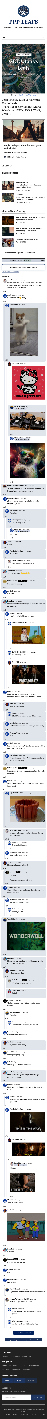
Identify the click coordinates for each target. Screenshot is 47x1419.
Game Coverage (23, 55)
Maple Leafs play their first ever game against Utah (29, 186)
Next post (20, 195)
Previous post (22, 182)
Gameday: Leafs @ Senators (27, 239)
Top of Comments (32, 1340)
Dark (19, 1380)
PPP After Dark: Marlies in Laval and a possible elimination (30, 218)
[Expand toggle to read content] (41, 252)
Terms (15, 1414)
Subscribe (38, 1397)
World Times (26, 1356)
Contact (42, 1414)
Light (7, 1380)
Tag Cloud (5, 1369)
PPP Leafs (23, 21)
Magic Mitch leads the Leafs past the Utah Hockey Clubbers (30, 198)
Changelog (16, 1369)
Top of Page (13, 1340)
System (31, 1380)
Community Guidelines (30, 1365)
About (15, 1365)
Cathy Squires (11, 74)
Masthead (27, 1369)
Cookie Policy (24, 1414)
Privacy (7, 1414)
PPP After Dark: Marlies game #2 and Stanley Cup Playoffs (29, 229)
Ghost (25, 1412)
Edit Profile (6, 1365)
